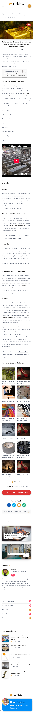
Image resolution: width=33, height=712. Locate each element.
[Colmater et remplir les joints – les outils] (5, 656)
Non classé (5, 610)
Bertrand (13, 569)
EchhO (18, 4)
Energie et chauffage (8, 601)
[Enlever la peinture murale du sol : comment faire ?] (5, 674)
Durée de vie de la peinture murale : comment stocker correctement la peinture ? (21, 637)
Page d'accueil (6, 14)
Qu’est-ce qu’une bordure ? (11, 73)
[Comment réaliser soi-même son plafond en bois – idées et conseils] (5, 665)
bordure (16, 486)
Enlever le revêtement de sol (18, 645)
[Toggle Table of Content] (23, 71)
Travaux (4, 618)
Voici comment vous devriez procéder (14, 75)
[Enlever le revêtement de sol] (5, 647)
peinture (21, 486)
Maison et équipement (8, 605)
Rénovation (14, 14)
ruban (26, 486)
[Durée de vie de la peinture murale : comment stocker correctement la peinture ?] (5, 638)
